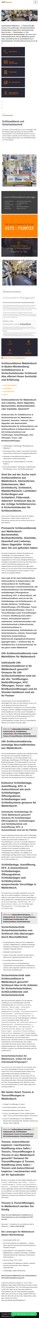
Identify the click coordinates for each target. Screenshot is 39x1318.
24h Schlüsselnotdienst (10, 385)
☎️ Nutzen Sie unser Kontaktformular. (13, 358)
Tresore (5, 394)
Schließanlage (7, 388)
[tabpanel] (19, 235)
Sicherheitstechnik (8, 391)
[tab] (20, 102)
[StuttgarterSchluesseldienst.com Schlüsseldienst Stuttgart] (6, 2)
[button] (24, 1314)
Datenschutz (5, 1316)
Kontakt (12, 1316)
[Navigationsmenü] (35, 2)
